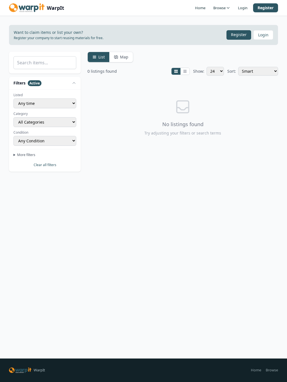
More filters (26, 154)
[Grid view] (176, 71)
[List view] (184, 71)
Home (200, 7)
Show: (198, 71)
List (101, 57)
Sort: (231, 71)
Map (124, 57)
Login (242, 7)
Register (266, 7)
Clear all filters (45, 164)
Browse (219, 7)
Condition (20, 132)
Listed (18, 95)
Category (20, 114)
